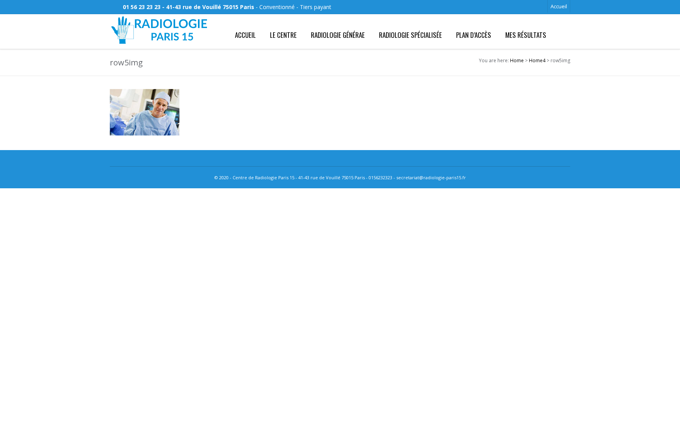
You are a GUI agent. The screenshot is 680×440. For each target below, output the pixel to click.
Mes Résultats (525, 35)
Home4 (537, 60)
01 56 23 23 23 (142, 7)
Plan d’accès (473, 35)
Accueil (559, 6)
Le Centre (283, 35)
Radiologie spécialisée (410, 35)
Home (517, 60)
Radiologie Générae (338, 35)
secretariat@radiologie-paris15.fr (431, 177)
